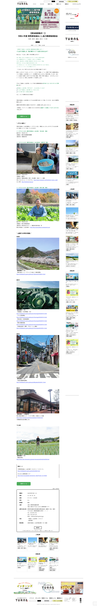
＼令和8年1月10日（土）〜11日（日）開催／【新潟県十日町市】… (72, 116)
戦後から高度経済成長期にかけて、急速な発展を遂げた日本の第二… (43, 546)
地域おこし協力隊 (42, 45)
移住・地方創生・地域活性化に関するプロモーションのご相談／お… (32, 546)
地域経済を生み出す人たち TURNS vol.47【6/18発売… (71, 200)
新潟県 (40, 567)
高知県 (51, 548)
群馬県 (32, 45)
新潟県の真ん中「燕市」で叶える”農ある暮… (43, 563)
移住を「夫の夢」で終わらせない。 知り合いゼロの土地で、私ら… (32, 564)
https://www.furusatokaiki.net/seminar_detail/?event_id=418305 (32, 475)
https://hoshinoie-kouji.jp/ (27, 182)
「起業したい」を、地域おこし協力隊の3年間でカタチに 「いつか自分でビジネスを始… (72, 333)
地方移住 (71, 120)
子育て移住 (75, 120)
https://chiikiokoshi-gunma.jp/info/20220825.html (29, 471)
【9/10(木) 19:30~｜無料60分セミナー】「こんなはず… (72, 298)
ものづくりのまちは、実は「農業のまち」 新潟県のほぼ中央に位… (43, 565)
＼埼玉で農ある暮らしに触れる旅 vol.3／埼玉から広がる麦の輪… (72, 132)
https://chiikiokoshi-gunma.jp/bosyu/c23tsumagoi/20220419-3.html (32, 321)
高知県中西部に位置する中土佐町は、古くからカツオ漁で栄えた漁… (53, 546)
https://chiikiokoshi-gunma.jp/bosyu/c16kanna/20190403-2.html (31, 274)
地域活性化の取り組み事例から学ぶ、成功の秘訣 (72, 262)
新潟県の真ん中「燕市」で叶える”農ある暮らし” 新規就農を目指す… (72, 313)
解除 (69, 599)
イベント (35, 45)
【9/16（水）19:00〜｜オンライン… (53, 563)
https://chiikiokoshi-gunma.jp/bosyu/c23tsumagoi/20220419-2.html (32, 324)
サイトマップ (74, 601)
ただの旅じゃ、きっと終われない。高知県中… (53, 544)
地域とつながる (55, 548)
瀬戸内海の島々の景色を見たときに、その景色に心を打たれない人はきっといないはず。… (72, 151)
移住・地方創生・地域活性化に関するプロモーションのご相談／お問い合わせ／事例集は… (72, 218)
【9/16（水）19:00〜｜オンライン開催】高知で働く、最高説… (71, 331)
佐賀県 (19, 548)
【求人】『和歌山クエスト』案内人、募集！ (21, 563)
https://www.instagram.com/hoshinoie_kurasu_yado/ (46, 180)
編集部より (60, 598)
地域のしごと (52, 598)
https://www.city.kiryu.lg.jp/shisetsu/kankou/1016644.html (30, 417)
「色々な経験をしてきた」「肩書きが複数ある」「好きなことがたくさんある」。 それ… (72, 350)
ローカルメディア (69, 353)
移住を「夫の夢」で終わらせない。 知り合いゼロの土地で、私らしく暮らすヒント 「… (72, 300)
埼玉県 (67, 184)
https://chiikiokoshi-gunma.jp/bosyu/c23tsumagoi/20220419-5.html (32, 313)
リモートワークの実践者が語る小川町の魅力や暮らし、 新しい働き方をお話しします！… (72, 182)
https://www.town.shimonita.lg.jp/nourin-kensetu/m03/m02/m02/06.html (33, 459)
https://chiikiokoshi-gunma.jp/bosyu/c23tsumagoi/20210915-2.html (32, 328)
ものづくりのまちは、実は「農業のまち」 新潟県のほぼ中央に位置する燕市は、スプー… (72, 316)
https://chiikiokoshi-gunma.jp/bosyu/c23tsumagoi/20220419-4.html (32, 317)
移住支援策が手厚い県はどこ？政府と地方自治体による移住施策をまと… (72, 216)
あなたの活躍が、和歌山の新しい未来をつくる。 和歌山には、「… (21, 565)
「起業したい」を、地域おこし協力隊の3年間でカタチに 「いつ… (53, 565)
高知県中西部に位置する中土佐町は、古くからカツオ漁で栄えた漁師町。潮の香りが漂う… (72, 247)
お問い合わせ (66, 600)
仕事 (21, 548)
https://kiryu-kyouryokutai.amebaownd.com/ (40, 227)
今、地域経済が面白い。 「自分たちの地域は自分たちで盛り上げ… (21, 546)
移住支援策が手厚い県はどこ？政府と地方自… (32, 544)
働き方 (25, 548)
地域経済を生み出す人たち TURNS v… (21, 544)
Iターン (33, 566)
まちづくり (68, 266)
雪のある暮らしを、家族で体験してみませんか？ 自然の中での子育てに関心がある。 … (72, 118)
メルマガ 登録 (66, 599)
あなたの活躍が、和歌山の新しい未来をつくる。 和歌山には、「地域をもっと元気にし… (72, 284)
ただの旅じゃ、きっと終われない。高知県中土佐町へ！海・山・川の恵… (72, 245)
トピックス (38, 598)
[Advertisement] (72, 81)
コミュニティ (73, 266)
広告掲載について (74, 600)
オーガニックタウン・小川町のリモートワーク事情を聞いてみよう (72, 180)
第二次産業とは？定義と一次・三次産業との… (43, 544)
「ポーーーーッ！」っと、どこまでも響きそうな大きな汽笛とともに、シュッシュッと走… (72, 167)
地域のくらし (52, 549)
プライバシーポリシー (67, 601)
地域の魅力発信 (41, 570)
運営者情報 (73, 599)
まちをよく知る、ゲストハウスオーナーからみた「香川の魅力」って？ (72, 149)
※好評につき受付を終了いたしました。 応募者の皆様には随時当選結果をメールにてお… (72, 134)
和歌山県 (19, 567)
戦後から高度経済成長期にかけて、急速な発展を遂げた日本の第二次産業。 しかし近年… (72, 233)
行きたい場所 (68, 137)
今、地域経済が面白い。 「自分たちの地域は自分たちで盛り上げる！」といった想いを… (72, 203)
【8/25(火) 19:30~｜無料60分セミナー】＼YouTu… (72, 348)
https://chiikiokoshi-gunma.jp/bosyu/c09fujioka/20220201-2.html (31, 382)
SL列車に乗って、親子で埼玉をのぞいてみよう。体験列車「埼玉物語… (72, 164)
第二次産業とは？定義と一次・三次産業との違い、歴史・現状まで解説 (72, 230)
